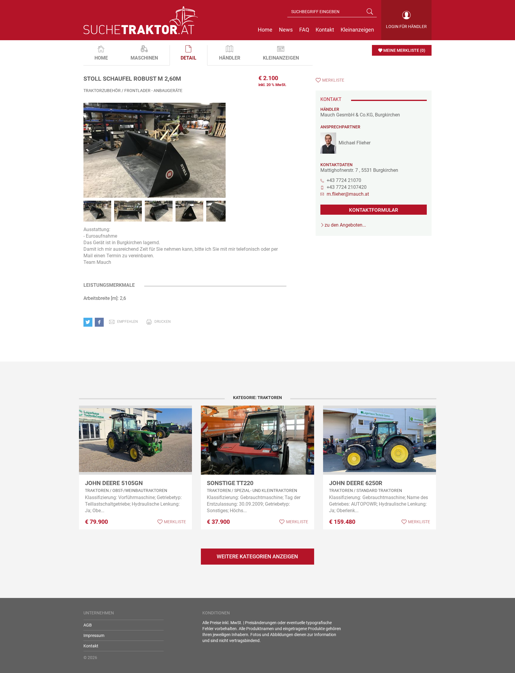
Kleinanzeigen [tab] (281, 58)
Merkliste (333, 80)
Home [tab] (101, 58)
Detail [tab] (188, 58)
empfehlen (127, 322)
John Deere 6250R (355, 483)
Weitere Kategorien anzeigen (257, 556)
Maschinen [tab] (144, 58)
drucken (162, 322)
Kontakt (90, 646)
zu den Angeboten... (345, 225)
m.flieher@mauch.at (348, 194)
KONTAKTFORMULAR (373, 210)
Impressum (93, 635)
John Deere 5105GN (114, 483)
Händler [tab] (229, 58)
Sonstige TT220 (230, 483)
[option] (154, 156)
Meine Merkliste (404, 50)
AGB (87, 625)
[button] (89, 322)
